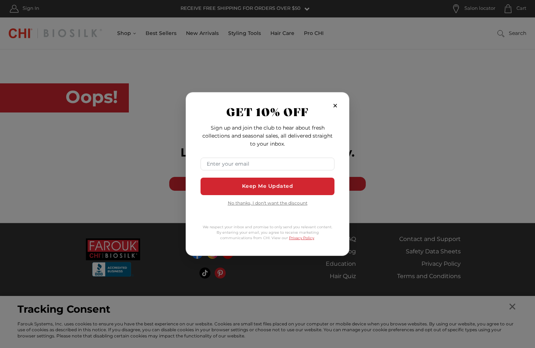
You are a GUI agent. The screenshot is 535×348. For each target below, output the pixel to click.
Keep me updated (267, 186)
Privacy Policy (301, 238)
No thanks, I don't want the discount (268, 204)
